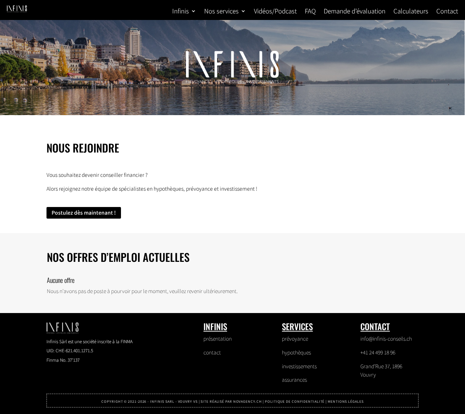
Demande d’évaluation (354, 11)
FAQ (310, 11)
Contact (447, 11)
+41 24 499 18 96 (377, 352)
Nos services (221, 11)
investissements (299, 366)
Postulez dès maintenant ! (84, 212)
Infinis (180, 11)
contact (212, 352)
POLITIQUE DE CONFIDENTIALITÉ (294, 401)
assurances (294, 379)
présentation (217, 338)
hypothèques (296, 352)
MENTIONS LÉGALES (345, 401)
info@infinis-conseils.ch (386, 338)
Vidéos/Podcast (275, 11)
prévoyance (295, 338)
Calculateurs (410, 11)
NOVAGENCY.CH (247, 401)
